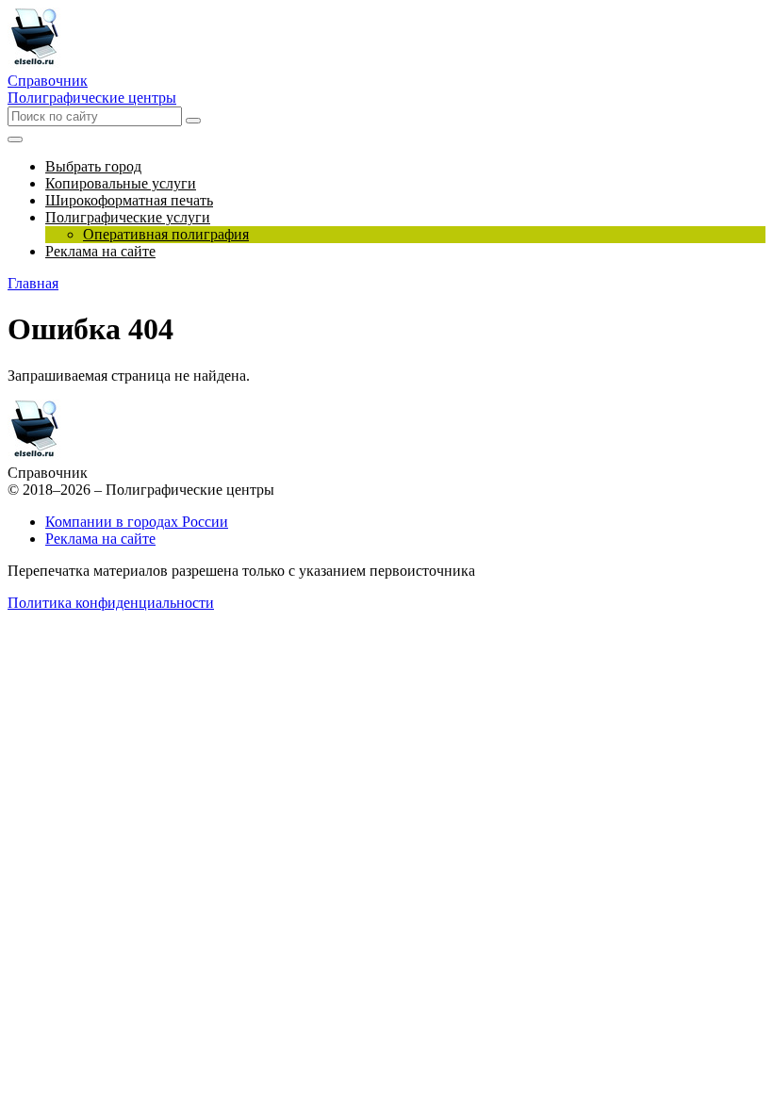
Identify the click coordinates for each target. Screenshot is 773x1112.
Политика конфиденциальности (111, 603)
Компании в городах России (136, 522)
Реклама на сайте (100, 539)
